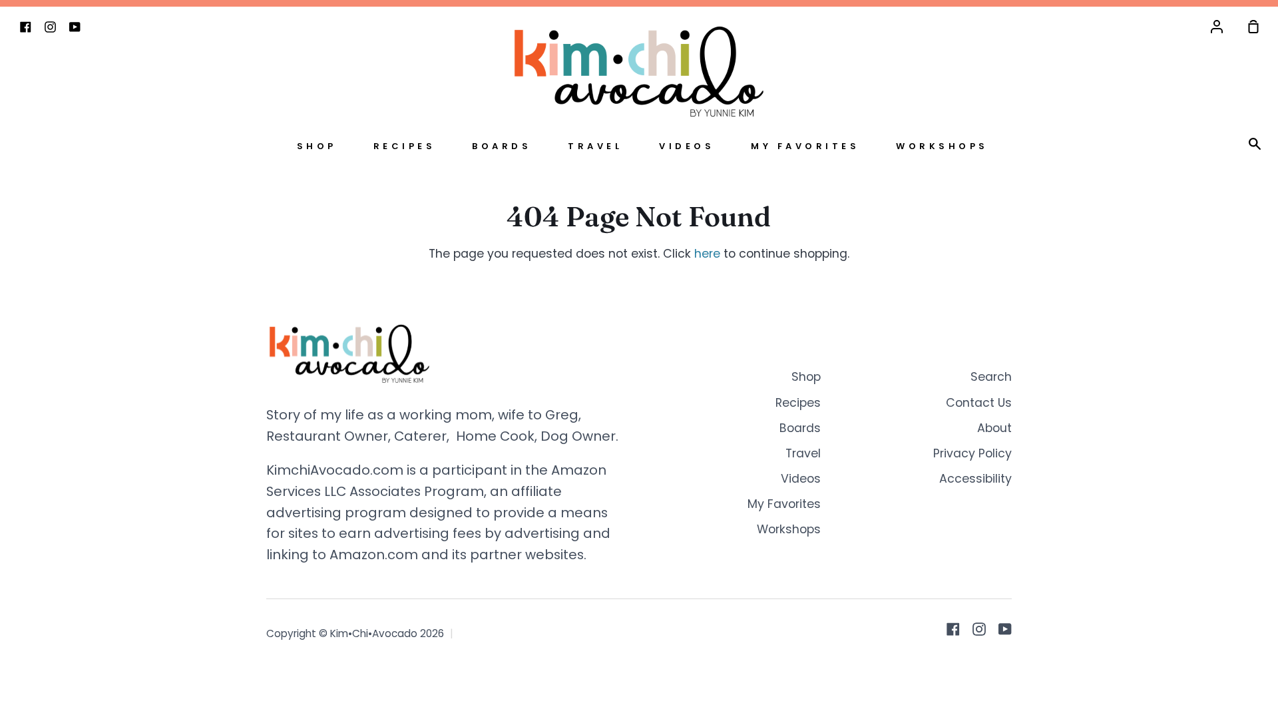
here (707, 254)
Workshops (942, 146)
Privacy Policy (972, 453)
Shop (317, 146)
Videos (686, 146)
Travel (595, 146)
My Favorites (805, 146)
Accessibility (975, 479)
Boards (501, 146)
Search (991, 377)
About (994, 428)
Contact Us (979, 403)
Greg (561, 414)
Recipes (404, 146)
